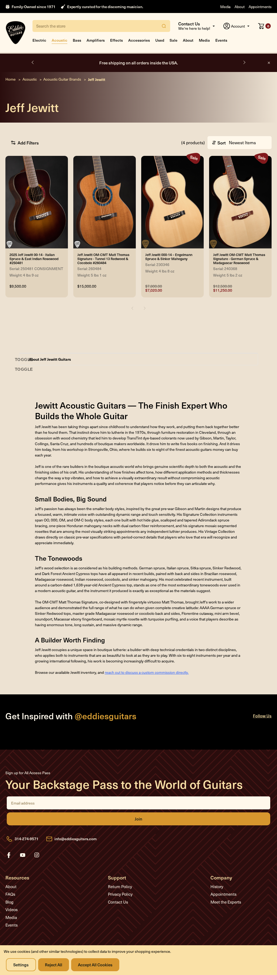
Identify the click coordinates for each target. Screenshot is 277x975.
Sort (221, 143)
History (216, 886)
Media (225, 6)
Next (244, 62)
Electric (39, 40)
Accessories (139, 40)
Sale (173, 40)
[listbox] (248, 143)
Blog (9, 902)
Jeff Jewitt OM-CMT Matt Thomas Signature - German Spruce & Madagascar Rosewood (239, 258)
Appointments (260, 6)
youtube (22, 855)
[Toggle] (23, 359)
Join (138, 818)
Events (221, 40)
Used (159, 40)
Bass (77, 40)
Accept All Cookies (95, 964)
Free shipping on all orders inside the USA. (138, 62)
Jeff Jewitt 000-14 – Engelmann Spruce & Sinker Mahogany (168, 256)
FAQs (10, 894)
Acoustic (59, 40)
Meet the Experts (225, 902)
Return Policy (120, 886)
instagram (37, 855)
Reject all (53, 964)
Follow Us (262, 715)
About (239, 6)
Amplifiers (96, 40)
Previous (33, 62)
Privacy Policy (120, 894)
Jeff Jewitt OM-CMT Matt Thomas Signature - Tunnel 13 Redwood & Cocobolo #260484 (103, 258)
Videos (11, 909)
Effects (116, 40)
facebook (8, 855)
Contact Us (118, 902)
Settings (21, 964)
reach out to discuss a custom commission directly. (147, 672)
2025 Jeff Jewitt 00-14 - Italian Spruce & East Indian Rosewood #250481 (33, 258)
